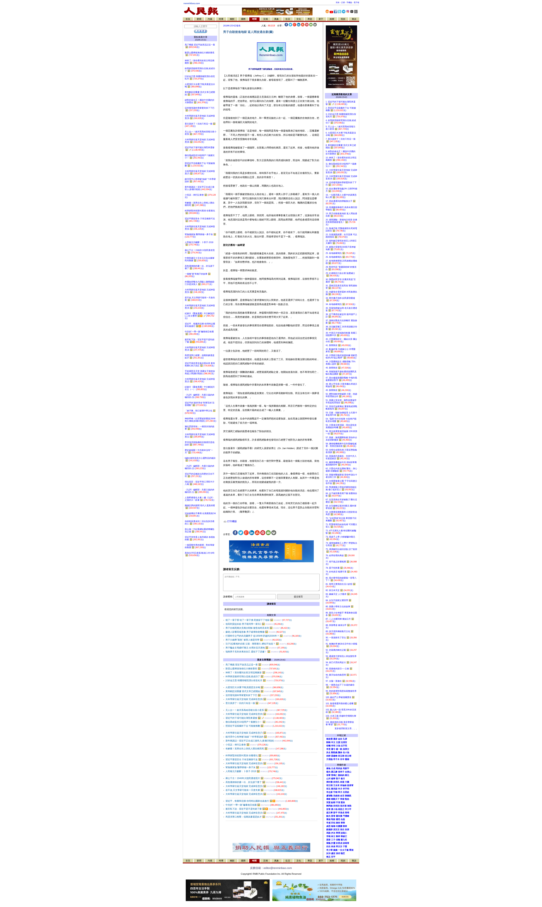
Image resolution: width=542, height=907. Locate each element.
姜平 (335, 812)
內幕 (210, 19)
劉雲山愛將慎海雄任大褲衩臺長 (252, 668)
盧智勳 (329, 796)
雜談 (354, 19)
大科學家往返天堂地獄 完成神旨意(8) (256, 714)
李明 (333, 746)
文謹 (338, 742)
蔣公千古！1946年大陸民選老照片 (254, 778)
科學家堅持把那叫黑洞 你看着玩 (253, 755)
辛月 (340, 789)
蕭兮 (333, 749)
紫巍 (328, 843)
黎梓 (338, 836)
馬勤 (328, 833)
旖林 (338, 823)
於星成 (339, 843)
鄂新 (333, 819)
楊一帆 (339, 749)
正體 (343, 2)
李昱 (328, 749)
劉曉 (328, 742)
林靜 (328, 756)
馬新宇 (346, 768)
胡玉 (328, 789)
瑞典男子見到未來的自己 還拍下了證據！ (257, 651)
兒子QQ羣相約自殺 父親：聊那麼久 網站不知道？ (261, 644)
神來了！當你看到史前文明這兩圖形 (255, 672)
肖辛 (342, 759)
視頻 (343, 19)
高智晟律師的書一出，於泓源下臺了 (256, 782)
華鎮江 (344, 836)
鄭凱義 (334, 752)
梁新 (328, 840)
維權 (332, 19)
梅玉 (328, 857)
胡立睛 (329, 785)
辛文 (333, 742)
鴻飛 (349, 806)
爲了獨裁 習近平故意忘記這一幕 (253, 664)
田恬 (333, 823)
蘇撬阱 (329, 829)
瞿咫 (338, 819)
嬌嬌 (335, 850)
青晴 (347, 812)
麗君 (335, 739)
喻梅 (333, 826)
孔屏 (345, 739)
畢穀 (328, 799)
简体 (337, 2)
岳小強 (346, 752)
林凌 (333, 846)
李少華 (329, 850)
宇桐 (335, 792)
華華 (343, 823)
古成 (333, 768)
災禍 (265, 19)
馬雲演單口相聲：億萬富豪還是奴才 (255, 817)
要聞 (199, 19)
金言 (342, 796)
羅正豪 (334, 772)
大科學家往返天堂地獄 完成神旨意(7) (256, 733)
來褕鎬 (343, 785)
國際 (243, 19)
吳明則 (336, 806)
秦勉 (328, 768)
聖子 (338, 778)
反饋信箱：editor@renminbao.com (271, 867)
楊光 (328, 772)
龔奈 (340, 752)
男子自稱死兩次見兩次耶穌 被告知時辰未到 (258, 628)
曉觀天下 (335, 799)
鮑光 (328, 816)
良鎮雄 (336, 796)
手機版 (349, 2)
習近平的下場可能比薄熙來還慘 (255, 718)
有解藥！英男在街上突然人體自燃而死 (256, 748)
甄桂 (347, 799)
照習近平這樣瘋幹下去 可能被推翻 (255, 726)
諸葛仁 (344, 833)
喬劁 (328, 819)
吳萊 (347, 829)
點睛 (333, 802)
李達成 (341, 812)
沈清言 (344, 742)
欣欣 (328, 846)
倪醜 (338, 840)
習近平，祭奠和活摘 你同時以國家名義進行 (262, 801)
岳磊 (343, 819)
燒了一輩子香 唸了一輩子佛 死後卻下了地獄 (259, 620)
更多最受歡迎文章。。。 (346, 728)
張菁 (328, 775)
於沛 (328, 853)
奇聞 (254, 19)
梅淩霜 (329, 739)
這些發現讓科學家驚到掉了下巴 (253, 695)
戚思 (328, 826)
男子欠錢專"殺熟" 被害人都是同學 (254, 640)
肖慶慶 (339, 826)
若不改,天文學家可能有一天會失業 (255, 790)
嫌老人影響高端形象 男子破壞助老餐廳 (256, 632)
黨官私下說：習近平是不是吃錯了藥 (257, 809)
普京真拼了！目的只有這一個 (252, 703)
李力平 (348, 809)
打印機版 (232, 521)
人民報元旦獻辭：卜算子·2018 (252, 771)
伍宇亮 (344, 746)
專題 (310, 19)
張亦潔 (343, 806)
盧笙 (333, 853)
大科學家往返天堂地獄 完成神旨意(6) (255, 763)
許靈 (333, 843)
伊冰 (333, 833)
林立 (333, 836)
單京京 (339, 846)
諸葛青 (346, 843)
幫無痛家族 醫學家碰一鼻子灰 (252, 767)
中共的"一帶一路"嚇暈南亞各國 (253, 805)
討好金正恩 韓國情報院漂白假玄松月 (255, 680)
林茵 (342, 782)
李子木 (336, 759)
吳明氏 (336, 782)
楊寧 (333, 778)
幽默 (232, 19)
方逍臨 (329, 759)
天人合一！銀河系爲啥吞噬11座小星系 (256, 710)
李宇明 (346, 789)
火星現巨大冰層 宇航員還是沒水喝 (254, 687)
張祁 (338, 853)
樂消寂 (334, 789)
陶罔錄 (329, 806)
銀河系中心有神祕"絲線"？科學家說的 (256, 737)
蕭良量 (339, 816)
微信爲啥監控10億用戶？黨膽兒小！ (255, 722)
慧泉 (343, 802)
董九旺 (344, 840)
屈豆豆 (336, 829)
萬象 (276, 19)
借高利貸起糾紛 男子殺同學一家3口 (254, 624)
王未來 (336, 785)
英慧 (328, 802)
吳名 (328, 752)
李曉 (328, 836)
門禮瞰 (346, 816)
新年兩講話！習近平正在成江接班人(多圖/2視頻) (259, 740)
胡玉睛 (341, 756)
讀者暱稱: (228, 596)
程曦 (328, 746)
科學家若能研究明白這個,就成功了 (254, 676)
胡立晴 (348, 756)
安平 (333, 857)
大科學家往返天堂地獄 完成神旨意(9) (256, 699)
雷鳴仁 (334, 775)
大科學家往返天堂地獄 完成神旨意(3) (256, 813)
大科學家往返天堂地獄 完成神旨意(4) (256, 794)
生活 (287, 19)
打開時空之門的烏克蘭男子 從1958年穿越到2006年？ (263, 636)
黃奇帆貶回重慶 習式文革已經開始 (254, 691)
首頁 (188, 19)
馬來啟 (339, 768)
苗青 (328, 809)
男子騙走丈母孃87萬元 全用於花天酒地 (256, 647)
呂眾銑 (346, 792)
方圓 (347, 782)
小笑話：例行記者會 (247, 744)
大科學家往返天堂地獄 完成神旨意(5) (256, 786)
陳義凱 (348, 796)
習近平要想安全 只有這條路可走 (253, 759)
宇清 (338, 802)
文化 (298, 19)
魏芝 (343, 853)
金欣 (340, 739)
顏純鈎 (341, 775)
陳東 (345, 826)
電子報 (356, 2)
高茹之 (341, 809)
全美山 (348, 772)
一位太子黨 (343, 850)
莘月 (340, 792)
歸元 (347, 775)
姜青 (333, 816)
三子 (333, 840)
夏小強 (334, 809)
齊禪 (338, 833)
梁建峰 (334, 756)
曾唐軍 (350, 785)
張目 (342, 829)
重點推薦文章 (200, 37)
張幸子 (341, 772)
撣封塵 (329, 782)
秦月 (343, 778)
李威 (328, 823)
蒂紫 (342, 799)
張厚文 (346, 749)
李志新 (329, 792)
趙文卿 (329, 812)
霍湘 (351, 850)
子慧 (345, 846)
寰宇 (321, 19)
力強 (338, 746)
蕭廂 (347, 759)
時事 (221, 19)
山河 (328, 778)
